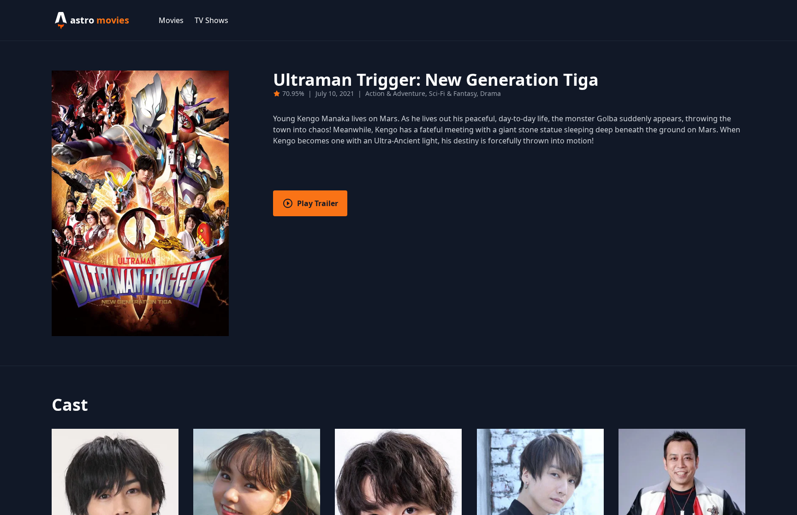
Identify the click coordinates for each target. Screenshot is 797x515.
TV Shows (211, 20)
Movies (171, 20)
